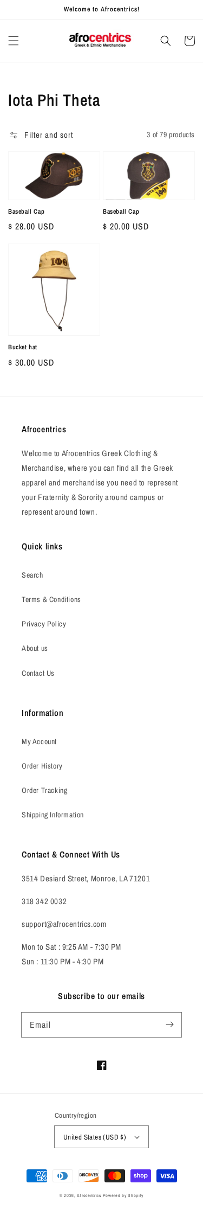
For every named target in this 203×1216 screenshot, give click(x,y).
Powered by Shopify (123, 1195)
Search (32, 575)
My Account (39, 741)
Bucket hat (22, 347)
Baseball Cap (26, 211)
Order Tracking (44, 790)
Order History (42, 766)
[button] (13, 41)
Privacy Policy (44, 624)
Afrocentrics (89, 1195)
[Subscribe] (169, 1024)
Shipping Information (53, 815)
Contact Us (38, 673)
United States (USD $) (94, 1137)
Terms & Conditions (51, 599)
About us (35, 648)
